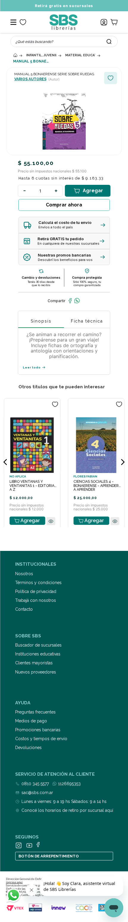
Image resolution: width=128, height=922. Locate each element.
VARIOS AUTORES (30, 79)
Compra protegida (87, 277)
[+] (56, 190)
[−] (24, 190)
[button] (64, 225)
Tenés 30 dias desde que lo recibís (41, 283)
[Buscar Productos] (109, 41)
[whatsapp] (77, 301)
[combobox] (64, 41)
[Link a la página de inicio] (15, 55)
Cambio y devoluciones (41, 277)
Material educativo (80, 55)
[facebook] (70, 301)
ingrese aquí (14, 882)
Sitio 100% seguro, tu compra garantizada (87, 283)
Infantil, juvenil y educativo (41, 55)
